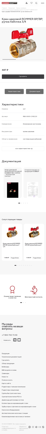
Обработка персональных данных (23, 428)
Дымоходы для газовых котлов (13, 400)
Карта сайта (6, 383)
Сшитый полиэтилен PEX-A (11, 396)
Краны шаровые (21, 8)
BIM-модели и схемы (9, 370)
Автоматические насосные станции (15, 413)
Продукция (11, 8)
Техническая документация (11, 357)
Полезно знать (7, 380)
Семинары (5, 373)
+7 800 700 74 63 (9, 335)
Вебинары (5, 367)
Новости (5, 377)
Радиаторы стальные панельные (13, 387)
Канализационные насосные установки (16, 416)
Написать (7, 340)
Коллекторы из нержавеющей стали (15, 403)
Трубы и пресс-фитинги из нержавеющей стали (19, 406)
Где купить (23, 76)
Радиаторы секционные (10, 390)
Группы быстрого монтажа (11, 393)
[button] (9, 59)
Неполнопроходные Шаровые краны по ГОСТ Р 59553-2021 (19, 10)
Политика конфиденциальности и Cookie (9, 428)
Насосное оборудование (11, 410)
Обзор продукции (8, 363)
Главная (4, 8)
